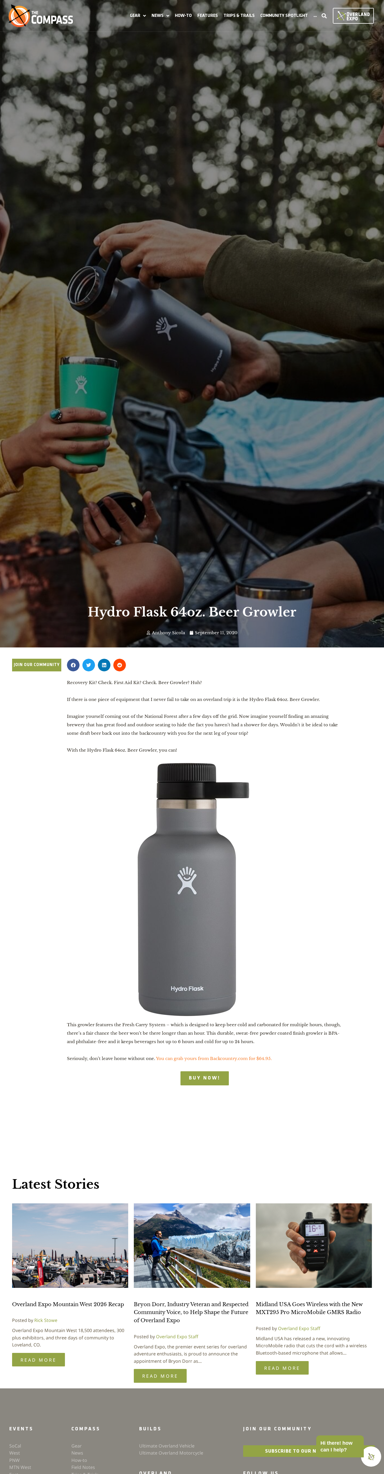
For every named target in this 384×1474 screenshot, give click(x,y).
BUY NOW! (204, 1078)
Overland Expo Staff (177, 1336)
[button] (138, 15)
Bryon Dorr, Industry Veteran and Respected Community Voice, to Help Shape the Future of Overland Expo (191, 1312)
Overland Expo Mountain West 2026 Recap (68, 1304)
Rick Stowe (45, 1320)
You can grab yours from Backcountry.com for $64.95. (214, 1058)
